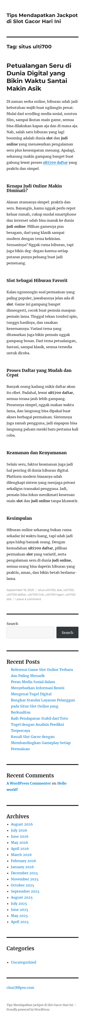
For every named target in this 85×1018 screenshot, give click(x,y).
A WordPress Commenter (29, 783)
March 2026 (21, 855)
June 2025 (19, 909)
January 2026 (22, 867)
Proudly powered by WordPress (28, 1009)
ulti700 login (54, 594)
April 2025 (20, 922)
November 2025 (25, 879)
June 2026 (20, 836)
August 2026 (22, 824)
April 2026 (20, 848)
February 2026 (23, 861)
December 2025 (24, 873)
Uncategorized (23, 962)
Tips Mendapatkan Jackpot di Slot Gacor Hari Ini (42, 18)
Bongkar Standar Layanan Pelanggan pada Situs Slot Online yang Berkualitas (43, 706)
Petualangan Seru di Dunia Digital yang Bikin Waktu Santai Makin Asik (39, 77)
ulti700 (68, 590)
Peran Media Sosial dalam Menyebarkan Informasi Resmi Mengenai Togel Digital (37, 688)
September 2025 (25, 891)
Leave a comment (28, 599)
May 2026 (19, 842)
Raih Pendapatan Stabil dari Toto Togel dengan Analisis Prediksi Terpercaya (39, 724)
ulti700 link (35, 594)
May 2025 (19, 915)
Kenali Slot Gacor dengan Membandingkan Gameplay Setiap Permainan (41, 742)
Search (12, 623)
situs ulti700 (47, 590)
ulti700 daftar (55, 162)
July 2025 (19, 903)
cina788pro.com (20, 987)
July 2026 (19, 830)
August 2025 (22, 897)
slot (59, 590)
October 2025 (22, 885)
